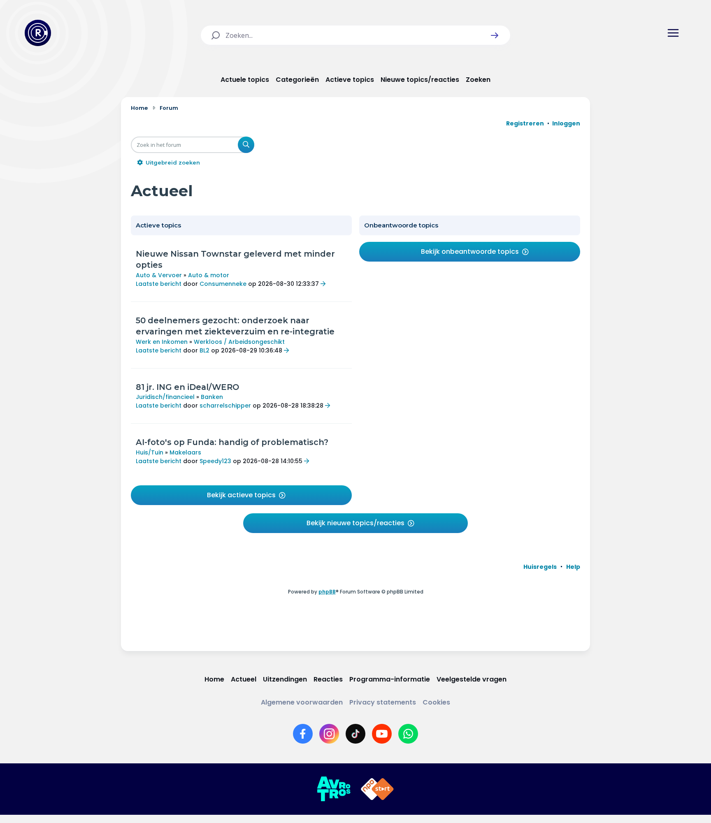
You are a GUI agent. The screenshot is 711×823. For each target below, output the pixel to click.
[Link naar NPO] (377, 789)
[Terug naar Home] (38, 33)
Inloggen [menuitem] (566, 123)
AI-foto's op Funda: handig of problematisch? (232, 442)
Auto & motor (208, 275)
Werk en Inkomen (162, 342)
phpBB (327, 591)
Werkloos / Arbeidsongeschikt (239, 342)
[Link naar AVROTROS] (334, 789)
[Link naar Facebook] (303, 734)
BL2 (204, 350)
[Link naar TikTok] (355, 734)
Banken (212, 397)
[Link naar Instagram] (329, 734)
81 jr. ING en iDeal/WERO (187, 387)
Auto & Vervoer (159, 275)
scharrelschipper (225, 405)
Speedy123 (215, 461)
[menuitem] (540, 567)
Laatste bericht (158, 284)
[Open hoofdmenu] (673, 33)
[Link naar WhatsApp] (408, 734)
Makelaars (185, 452)
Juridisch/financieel (165, 397)
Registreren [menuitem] (525, 123)
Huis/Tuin (149, 452)
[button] (494, 35)
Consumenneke (223, 284)
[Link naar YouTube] (382, 734)
